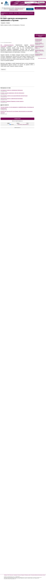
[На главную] (6, 3)
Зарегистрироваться (26, 124)
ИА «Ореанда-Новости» (8, 42)
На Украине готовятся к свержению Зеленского (12, 90)
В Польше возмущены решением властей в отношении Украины (38, 40)
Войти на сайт (41, 2)
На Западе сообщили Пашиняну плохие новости (12, 101)
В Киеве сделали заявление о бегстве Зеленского (12, 93)
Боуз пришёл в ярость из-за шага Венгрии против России (14, 95)
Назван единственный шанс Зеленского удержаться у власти (39, 47)
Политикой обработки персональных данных (16, 9)
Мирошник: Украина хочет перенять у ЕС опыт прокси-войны (39, 51)
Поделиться (3, 69)
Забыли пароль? (19, 124)
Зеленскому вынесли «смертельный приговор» (12, 98)
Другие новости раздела (42, 58)
